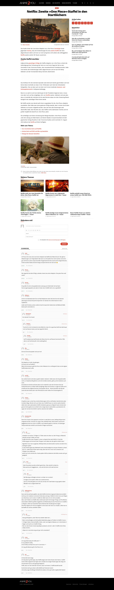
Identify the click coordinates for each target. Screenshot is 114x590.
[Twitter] (88, 3)
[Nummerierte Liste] (34, 230)
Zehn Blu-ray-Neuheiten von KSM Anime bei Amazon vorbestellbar (81, 39)
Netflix (57, 8)
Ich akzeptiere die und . (53, 239)
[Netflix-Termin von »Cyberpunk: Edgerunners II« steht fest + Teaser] (57, 186)
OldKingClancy (64, 514)
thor (66, 473)
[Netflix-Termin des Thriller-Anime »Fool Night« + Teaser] (32, 205)
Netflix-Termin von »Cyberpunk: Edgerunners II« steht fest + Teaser (55, 194)
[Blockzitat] (37, 230)
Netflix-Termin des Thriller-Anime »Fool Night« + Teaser (31, 213)
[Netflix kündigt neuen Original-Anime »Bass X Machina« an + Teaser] (57, 205)
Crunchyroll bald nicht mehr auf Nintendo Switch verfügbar (80, 57)
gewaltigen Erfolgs (34, 63)
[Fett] (26, 230)
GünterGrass (64, 323)
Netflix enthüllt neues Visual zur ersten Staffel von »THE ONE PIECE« (81, 194)
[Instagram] (90, 3)
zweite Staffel (55, 50)
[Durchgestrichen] (32, 230)
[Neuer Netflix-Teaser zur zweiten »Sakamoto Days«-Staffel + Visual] (81, 205)
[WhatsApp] (79, 23)
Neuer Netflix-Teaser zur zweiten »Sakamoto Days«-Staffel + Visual (80, 213)
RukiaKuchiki (65, 432)
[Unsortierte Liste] (36, 230)
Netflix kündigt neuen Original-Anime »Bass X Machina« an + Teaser (56, 213)
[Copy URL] (91, 23)
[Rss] (93, 3)
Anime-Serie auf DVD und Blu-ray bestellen (35, 131)
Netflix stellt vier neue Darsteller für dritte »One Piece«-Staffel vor (32, 194)
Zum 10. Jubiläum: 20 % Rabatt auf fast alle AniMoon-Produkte (82, 45)
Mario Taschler (26, 44)
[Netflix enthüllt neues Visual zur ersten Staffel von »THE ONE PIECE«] (81, 186)
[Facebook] (85, 3)
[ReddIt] (85, 23)
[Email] (88, 23)
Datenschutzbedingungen (54, 239)
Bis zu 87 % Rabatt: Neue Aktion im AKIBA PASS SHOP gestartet (81, 51)
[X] (76, 23)
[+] (39, 230)
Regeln (63, 239)
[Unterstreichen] (30, 230)
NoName (65, 313)
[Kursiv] (28, 230)
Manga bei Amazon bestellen (31, 134)
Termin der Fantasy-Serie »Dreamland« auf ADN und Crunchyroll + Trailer (79, 32)
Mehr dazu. (43, 172)
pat (66, 462)
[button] (82, 3)
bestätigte (57, 48)
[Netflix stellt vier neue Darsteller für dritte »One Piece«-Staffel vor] (32, 186)
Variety (29, 50)
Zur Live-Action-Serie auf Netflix (31, 129)
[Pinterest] (82, 23)
